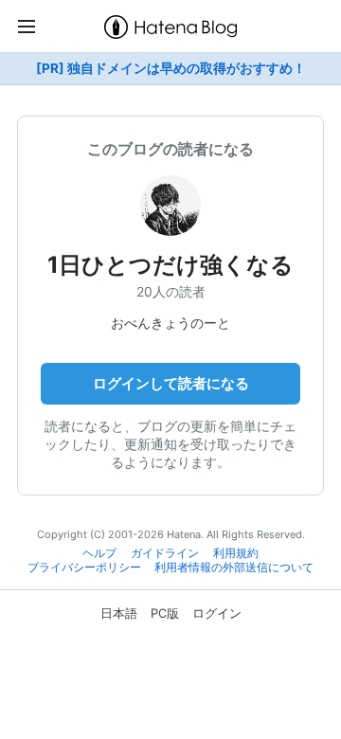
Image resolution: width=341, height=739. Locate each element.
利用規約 (236, 553)
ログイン (217, 613)
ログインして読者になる (171, 383)
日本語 (118, 613)
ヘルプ (99, 553)
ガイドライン (165, 553)
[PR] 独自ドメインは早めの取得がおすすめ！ (171, 68)
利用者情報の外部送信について (234, 567)
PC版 (165, 613)
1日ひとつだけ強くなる (170, 265)
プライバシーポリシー (84, 567)
